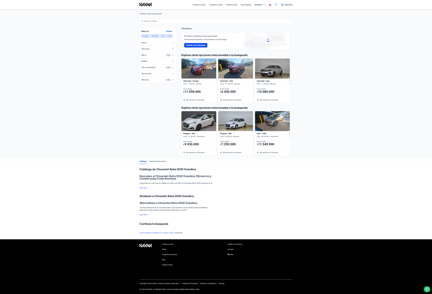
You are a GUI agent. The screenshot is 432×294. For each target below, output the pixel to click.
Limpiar (169, 31)
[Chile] (270, 5)
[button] (145, 36)
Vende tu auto (231, 5)
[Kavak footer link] (146, 254)
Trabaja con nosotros (234, 244)
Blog (163, 260)
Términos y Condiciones (208, 283)
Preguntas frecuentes (157, 161)
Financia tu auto (199, 5)
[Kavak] (146, 5)
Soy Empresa (246, 5)
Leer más (143, 188)
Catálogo (143, 161)
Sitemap (221, 283)
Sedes (164, 249)
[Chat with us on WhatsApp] (427, 289)
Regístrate (288, 5)
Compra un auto (167, 244)
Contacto (230, 249)
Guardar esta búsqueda (195, 45)
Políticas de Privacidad (190, 283)
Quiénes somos (167, 265)
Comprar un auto (216, 5)
